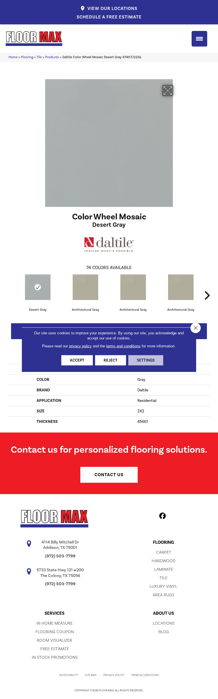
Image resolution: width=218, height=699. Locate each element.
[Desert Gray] (38, 287)
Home (13, 57)
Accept (77, 360)
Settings (146, 360)
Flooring (27, 57)
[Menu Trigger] (199, 39)
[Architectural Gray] (85, 287)
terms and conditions (123, 346)
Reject (111, 360)
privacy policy (80, 346)
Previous (11, 287)
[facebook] (163, 517)
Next (207, 287)
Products (52, 57)
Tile (39, 57)
